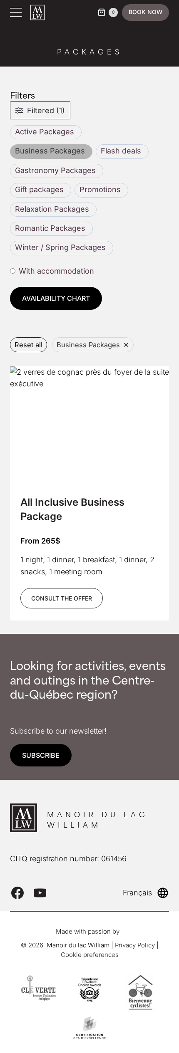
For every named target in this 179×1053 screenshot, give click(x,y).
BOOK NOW (145, 11)
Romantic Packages (50, 228)
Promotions (100, 189)
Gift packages (39, 189)
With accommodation (56, 271)
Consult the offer (61, 598)
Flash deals (121, 150)
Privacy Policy (135, 945)
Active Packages (44, 131)
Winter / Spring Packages (60, 247)
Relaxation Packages (52, 209)
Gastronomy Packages (55, 170)
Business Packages (50, 150)
